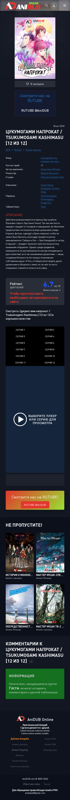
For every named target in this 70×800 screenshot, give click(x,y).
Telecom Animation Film (52, 177)
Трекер (47, 784)
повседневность (49, 157)
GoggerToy (46, 202)
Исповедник (47, 199)
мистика (54, 161)
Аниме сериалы (33, 149)
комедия (45, 161)
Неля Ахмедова (48, 195)
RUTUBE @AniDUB (35, 110)
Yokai (43, 206)
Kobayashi (46, 188)
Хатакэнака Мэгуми (50, 169)
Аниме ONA (50, 744)
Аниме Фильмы (19, 760)
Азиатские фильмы (19, 766)
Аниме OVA (50, 738)
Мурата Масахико (50, 173)
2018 (8, 149)
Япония (18, 149)
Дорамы (20, 755)
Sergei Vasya (47, 185)
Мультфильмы (50, 749)
